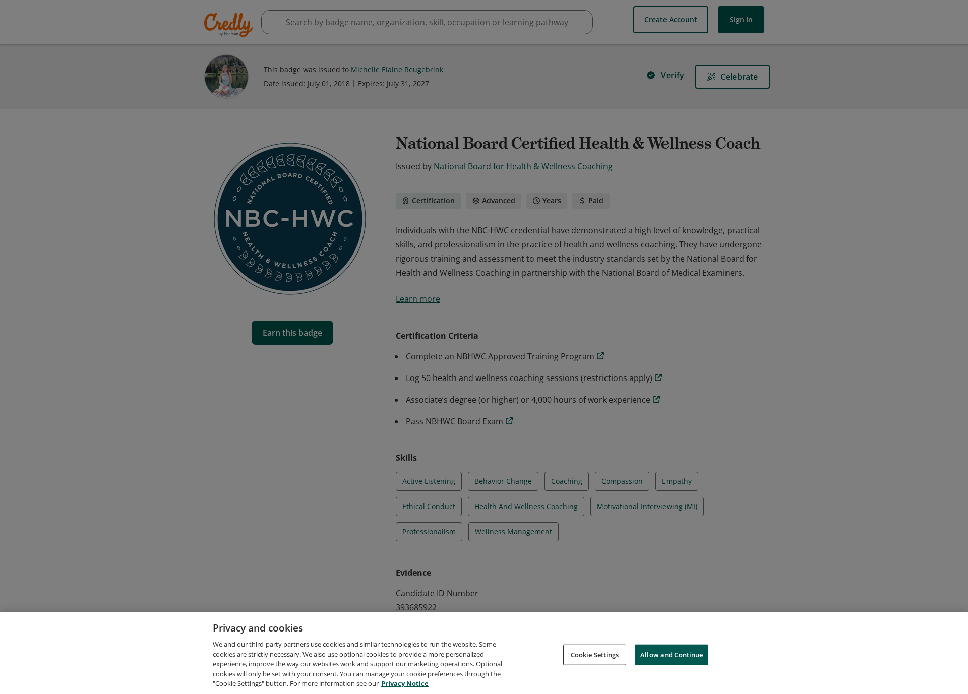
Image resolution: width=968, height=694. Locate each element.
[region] (484, 653)
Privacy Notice (405, 683)
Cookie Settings (595, 654)
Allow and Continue (671, 654)
